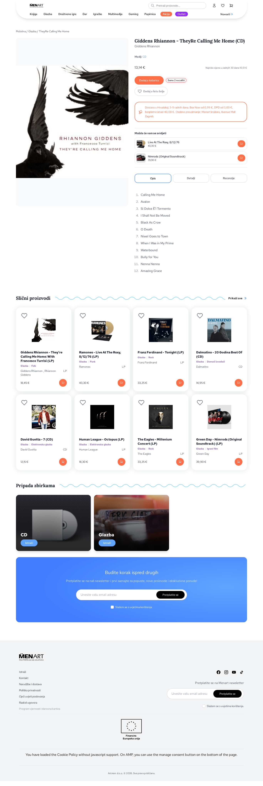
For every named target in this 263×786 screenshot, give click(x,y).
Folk (33, 366)
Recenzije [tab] (229, 178)
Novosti (225, 14)
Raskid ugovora (28, 702)
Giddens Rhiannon (147, 46)
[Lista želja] (223, 5)
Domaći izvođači (216, 361)
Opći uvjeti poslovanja (32, 696)
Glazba (32, 31)
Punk (92, 361)
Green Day (202, 453)
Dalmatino (202, 366)
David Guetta (28, 449)
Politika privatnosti (30, 690)
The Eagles (144, 453)
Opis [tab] (153, 178)
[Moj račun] (214, 5)
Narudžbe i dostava (30, 684)
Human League (88, 449)
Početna (21, 31)
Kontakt (23, 678)
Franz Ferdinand (147, 362)
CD (144, 56)
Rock (151, 357)
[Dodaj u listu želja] (24, 316)
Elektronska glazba (41, 444)
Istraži (29, 543)
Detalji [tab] (191, 178)
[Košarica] (231, 5)
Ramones (84, 366)
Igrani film (212, 448)
